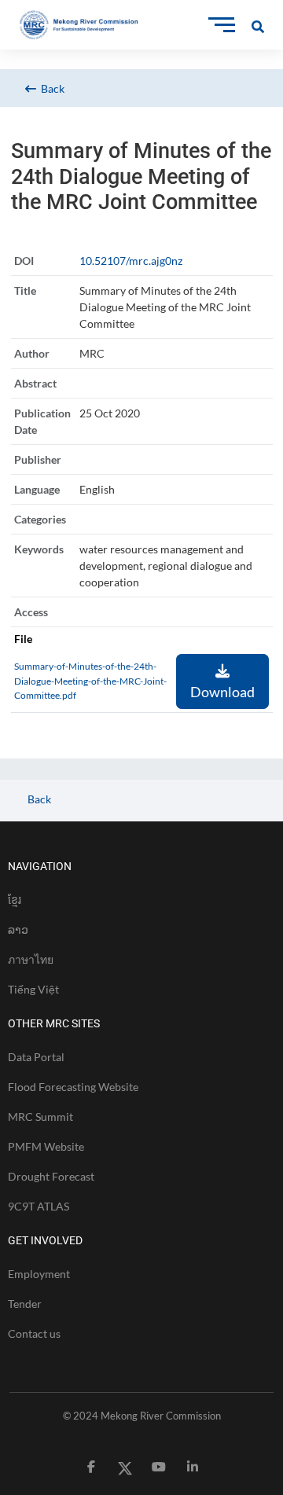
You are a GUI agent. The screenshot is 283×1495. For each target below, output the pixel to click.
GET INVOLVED (45, 1240)
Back (50, 88)
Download (222, 691)
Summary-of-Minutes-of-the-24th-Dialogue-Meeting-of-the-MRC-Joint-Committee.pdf (90, 680)
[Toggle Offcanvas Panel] (258, 25)
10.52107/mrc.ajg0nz (130, 260)
